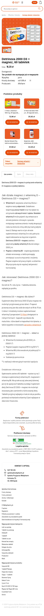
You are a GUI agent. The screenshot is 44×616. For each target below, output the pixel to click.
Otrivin (4, 595)
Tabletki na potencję (8, 530)
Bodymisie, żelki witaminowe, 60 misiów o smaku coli (31, 142)
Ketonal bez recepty (7, 541)
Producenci (5, 556)
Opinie (19, 174)
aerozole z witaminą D (32, 324)
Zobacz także (29, 174)
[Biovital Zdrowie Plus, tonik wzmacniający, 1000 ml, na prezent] (12, 134)
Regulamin (5, 511)
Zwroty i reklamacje (7, 498)
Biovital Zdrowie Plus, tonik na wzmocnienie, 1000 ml (11, 142)
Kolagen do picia (6, 547)
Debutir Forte (6, 580)
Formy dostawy (6, 492)
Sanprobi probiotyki (7, 553)
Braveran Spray (6, 577)
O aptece (4, 508)
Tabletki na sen (6, 539)
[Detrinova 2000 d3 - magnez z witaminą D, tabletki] (7, 50)
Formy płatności (7, 495)
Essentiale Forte (6, 592)
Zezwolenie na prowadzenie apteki (12, 517)
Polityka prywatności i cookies (11, 514)
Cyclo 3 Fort (5, 583)
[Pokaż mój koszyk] (40, 2)
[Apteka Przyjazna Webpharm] (16, 2)
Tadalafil (4, 536)
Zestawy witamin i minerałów (23, 162)
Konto (34, 2)
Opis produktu (8, 174)
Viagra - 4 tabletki (7, 575)
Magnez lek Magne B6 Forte (10, 589)
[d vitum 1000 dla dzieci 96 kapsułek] (31, 103)
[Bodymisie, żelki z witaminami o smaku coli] (31, 134)
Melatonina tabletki (7, 544)
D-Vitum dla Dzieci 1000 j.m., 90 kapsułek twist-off (31, 112)
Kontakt (4, 501)
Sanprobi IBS (5, 566)
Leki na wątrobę (6, 527)
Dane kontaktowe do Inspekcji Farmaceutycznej (16, 520)
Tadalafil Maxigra (7, 569)
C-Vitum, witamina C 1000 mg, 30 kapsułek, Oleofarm (11, 112)
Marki (3, 559)
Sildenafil (4, 533)
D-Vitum (24, 314)
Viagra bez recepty (7, 572)
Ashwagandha (6, 550)
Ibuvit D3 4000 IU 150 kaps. (10, 586)
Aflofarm (21, 83)
